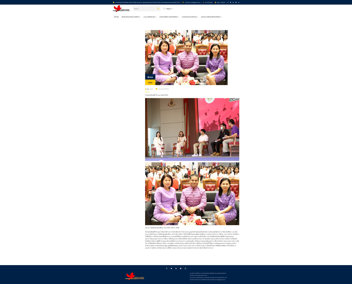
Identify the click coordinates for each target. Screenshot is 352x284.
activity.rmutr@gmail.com (193, 2)
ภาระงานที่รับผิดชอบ (149, 17)
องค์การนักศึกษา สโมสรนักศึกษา (168, 17)
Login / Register (221, 2)
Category (169, 9)
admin (151, 89)
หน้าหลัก (116, 17)
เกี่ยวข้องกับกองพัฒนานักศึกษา (130, 17)
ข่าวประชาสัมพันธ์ (163, 89)
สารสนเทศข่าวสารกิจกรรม (189, 17)
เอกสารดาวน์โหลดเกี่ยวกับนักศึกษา (211, 17)
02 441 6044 (208, 2)
